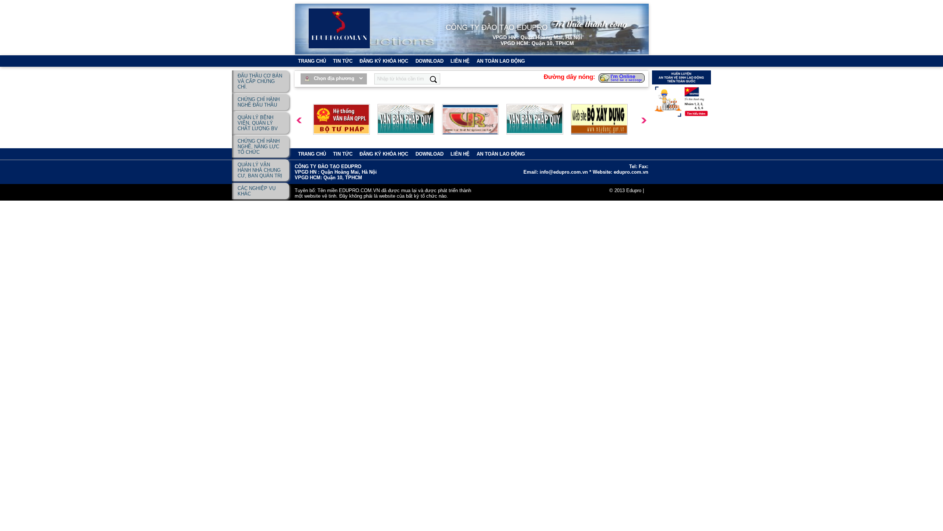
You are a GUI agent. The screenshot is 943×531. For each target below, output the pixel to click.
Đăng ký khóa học (384, 61)
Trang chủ (312, 61)
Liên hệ (460, 61)
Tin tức (343, 61)
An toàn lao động (501, 61)
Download (430, 61)
